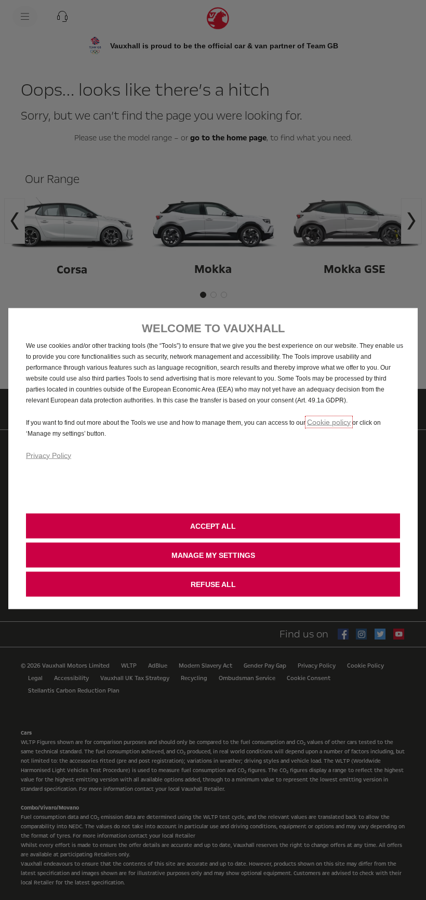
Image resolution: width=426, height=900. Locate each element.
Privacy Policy (48, 455)
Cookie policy (329, 422)
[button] (213, 554)
